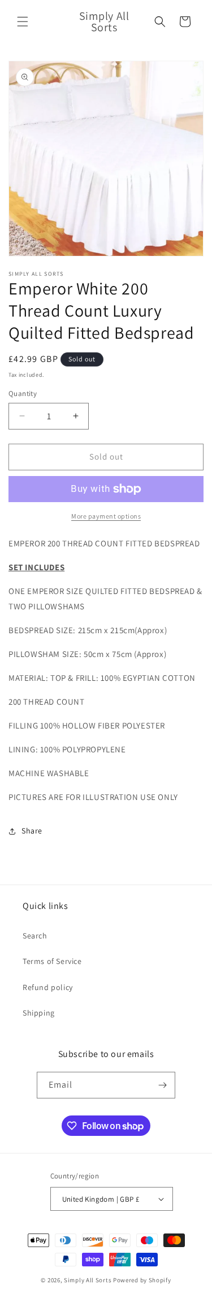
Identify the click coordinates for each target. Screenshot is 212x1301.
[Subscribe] (162, 1085)
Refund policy (48, 987)
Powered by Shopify (142, 1280)
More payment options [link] (106, 516)
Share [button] (31, 831)
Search (35, 936)
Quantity (22, 393)
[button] (22, 21)
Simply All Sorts (88, 1280)
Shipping (39, 1013)
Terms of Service (52, 961)
